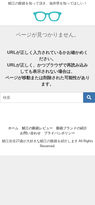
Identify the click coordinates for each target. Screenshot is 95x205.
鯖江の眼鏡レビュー (37, 128)
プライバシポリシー (59, 133)
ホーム (13, 128)
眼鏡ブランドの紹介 (71, 128)
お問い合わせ (30, 133)
